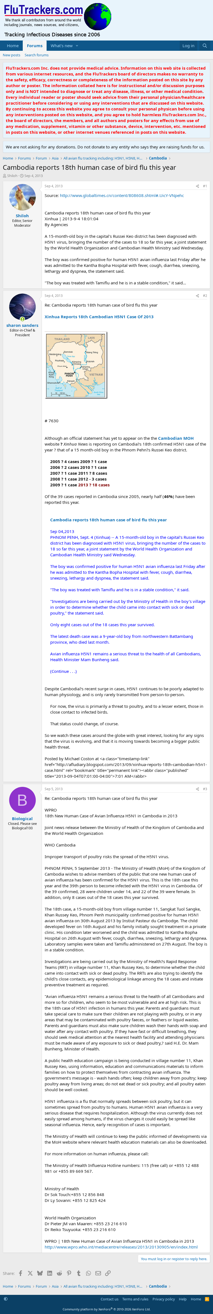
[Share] (197, 186)
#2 (205, 295)
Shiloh (12, 175)
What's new (62, 45)
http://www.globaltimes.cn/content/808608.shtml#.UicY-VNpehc (122, 195)
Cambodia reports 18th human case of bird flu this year (108, 519)
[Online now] (22, 319)
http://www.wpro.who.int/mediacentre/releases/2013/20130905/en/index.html (121, 1247)
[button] (77, 46)
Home (13, 45)
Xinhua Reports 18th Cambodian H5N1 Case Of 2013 (99, 316)
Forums (34, 45)
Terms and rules (135, 1299)
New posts (11, 54)
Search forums (37, 54)
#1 (205, 186)
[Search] (204, 46)
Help (183, 1299)
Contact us (109, 1299)
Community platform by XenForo (107, 1309)
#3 (205, 789)
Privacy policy (164, 1299)
